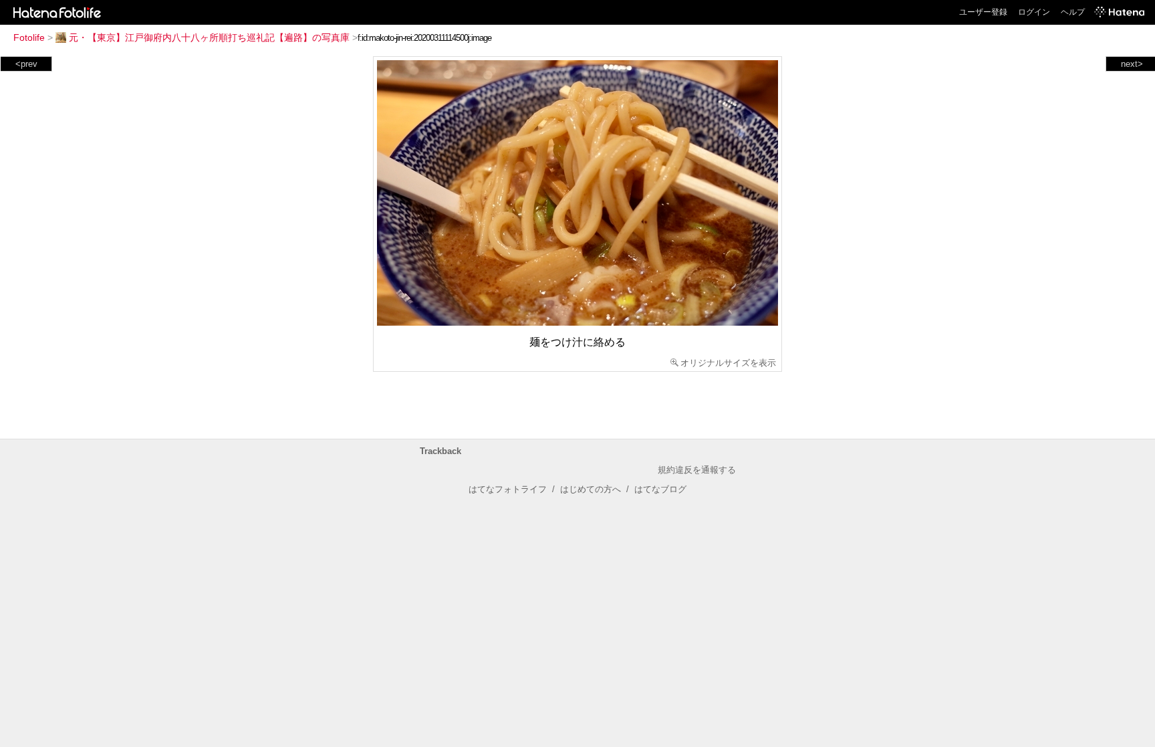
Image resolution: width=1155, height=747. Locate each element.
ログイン (1034, 12)
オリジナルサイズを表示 (728, 363)
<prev (26, 64)
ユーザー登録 (983, 12)
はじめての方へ (590, 489)
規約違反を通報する (697, 470)
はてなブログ (660, 489)
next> (1132, 64)
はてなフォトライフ (508, 489)
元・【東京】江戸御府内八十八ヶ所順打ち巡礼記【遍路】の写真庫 (209, 37)
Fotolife (29, 37)
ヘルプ (1073, 12)
